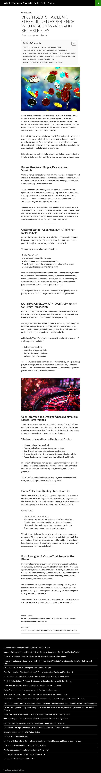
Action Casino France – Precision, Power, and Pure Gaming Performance (49, 629)
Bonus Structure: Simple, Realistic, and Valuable (42, 47)
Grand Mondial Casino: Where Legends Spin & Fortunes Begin (27, 668)
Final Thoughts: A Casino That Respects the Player (43, 62)
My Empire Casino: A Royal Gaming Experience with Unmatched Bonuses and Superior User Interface (42, 741)
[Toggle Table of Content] (72, 43)
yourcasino (26, 13)
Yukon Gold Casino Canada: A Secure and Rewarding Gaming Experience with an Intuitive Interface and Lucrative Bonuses (50, 703)
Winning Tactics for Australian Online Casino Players (29, 3)
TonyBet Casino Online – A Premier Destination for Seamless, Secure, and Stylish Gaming (37, 681)
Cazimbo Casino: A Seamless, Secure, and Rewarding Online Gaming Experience (34, 723)
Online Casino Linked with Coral (16, 736)
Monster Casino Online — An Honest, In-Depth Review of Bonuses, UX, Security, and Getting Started (42, 652)
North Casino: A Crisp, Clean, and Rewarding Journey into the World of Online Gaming (37, 676)
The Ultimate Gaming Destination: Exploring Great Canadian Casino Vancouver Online (37, 728)
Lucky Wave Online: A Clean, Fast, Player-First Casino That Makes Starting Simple (35, 656)
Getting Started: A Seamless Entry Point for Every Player (45, 50)
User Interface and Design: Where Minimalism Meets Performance (49, 56)
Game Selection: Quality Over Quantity (39, 59)
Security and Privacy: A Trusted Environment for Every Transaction (49, 53)
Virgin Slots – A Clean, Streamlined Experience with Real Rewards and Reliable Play (35, 694)
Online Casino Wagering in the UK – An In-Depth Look (24, 754)
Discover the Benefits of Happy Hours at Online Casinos (25, 745)
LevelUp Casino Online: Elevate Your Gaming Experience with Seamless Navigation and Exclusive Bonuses (48, 619)
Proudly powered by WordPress (14, 770)
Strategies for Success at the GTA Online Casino (22, 732)
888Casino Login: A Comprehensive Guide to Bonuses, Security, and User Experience (36, 719)
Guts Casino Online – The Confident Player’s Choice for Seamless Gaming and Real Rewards (38, 672)
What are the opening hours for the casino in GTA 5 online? (26, 750)
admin (44, 35)
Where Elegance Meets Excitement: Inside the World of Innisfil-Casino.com (32, 685)
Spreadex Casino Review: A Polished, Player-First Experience (27, 648)
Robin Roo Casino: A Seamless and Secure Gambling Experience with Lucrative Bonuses (37, 714)
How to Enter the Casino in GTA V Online (19, 759)
